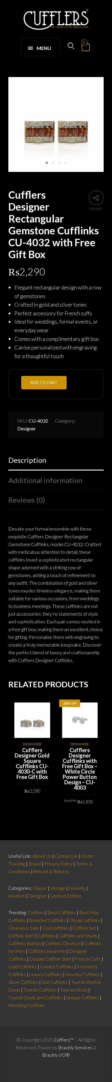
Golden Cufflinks (56, 966)
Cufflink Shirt (21, 935)
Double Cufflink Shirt (50, 959)
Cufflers (36, 912)
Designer (26, 428)
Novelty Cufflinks (82, 974)
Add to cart (44, 382)
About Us (42, 856)
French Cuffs (88, 959)
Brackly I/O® (56, 1055)
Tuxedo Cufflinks (40, 989)
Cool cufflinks (55, 928)
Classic (40, 888)
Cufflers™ (63, 1039)
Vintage (57, 888)
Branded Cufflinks (47, 920)
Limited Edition (65, 895)
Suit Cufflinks (55, 982)
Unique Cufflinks (82, 997)
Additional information (45, 480)
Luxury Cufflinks (45, 974)
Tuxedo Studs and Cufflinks (35, 997)
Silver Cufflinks (23, 982)
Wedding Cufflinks (26, 1005)
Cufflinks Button (24, 943)
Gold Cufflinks (22, 966)
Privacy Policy (58, 863)
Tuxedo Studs (74, 989)
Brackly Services (75, 1047)
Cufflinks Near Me (46, 951)
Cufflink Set (84, 928)
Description (27, 460)
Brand (34, 863)
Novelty (77, 888)
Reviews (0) (26, 500)
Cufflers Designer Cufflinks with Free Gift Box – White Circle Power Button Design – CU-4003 (79, 769)
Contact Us (66, 856)
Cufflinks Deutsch (63, 943)
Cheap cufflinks (84, 920)
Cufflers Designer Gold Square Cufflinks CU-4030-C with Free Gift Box (32, 763)
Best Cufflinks (61, 912)
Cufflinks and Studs (78, 935)
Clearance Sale (23, 928)
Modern (16, 895)
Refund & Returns (51, 871)
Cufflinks (46, 935)
